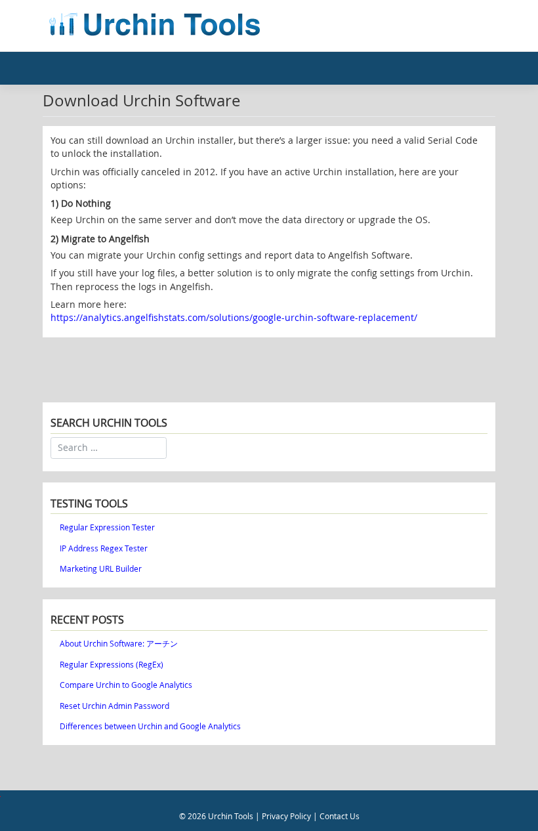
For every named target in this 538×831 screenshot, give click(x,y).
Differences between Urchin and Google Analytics (150, 726)
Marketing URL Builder (101, 569)
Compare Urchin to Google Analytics (126, 685)
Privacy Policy (286, 816)
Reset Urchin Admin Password (114, 706)
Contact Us (340, 816)
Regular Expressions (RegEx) (111, 665)
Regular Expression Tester (107, 527)
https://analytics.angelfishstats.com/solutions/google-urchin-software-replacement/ (234, 318)
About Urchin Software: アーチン (119, 644)
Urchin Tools (230, 816)
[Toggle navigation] (479, 25)
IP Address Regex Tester (104, 548)
